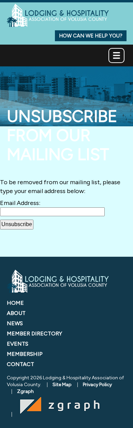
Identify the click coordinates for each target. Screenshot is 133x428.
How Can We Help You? (90, 36)
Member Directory (34, 333)
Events (17, 343)
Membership (25, 354)
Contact (20, 364)
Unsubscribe (16, 224)
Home (15, 303)
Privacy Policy (97, 384)
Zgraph (25, 391)
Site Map (62, 384)
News (15, 323)
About (16, 313)
